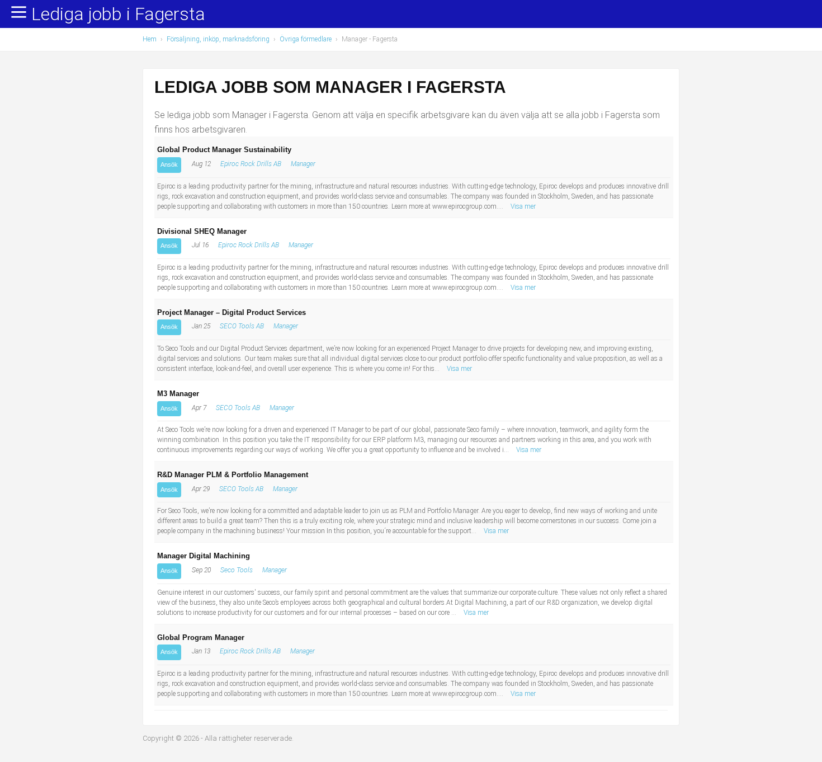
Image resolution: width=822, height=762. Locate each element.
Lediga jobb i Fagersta (118, 14)
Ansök (169, 164)
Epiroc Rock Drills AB (250, 164)
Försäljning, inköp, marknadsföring (218, 39)
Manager (303, 164)
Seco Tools (236, 570)
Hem (150, 39)
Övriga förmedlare (306, 39)
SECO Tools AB (242, 326)
